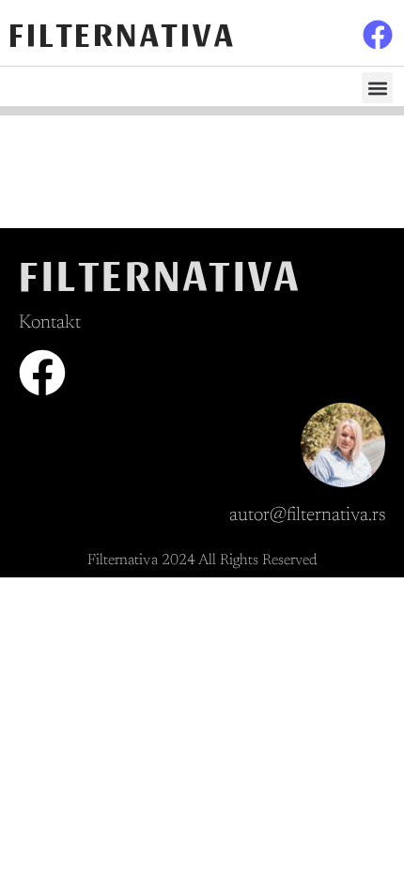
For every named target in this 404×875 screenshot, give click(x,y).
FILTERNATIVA (122, 32)
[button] (377, 87)
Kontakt (50, 323)
